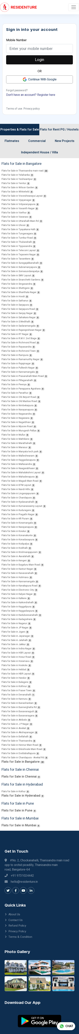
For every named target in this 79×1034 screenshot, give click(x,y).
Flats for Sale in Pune (17, 810)
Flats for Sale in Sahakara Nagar (18, 317)
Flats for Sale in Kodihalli (15, 548)
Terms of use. (14, 109)
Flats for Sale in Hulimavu (15, 577)
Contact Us (15, 920)
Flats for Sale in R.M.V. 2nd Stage (19, 338)
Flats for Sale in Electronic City (18, 590)
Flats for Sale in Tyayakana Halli (18, 229)
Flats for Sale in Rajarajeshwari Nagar (21, 330)
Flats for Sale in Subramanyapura (19, 267)
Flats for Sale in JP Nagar (15, 627)
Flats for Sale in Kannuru (14, 699)
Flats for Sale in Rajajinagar (16, 363)
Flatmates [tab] (12, 141)
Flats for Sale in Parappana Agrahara (21, 388)
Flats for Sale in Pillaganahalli (17, 380)
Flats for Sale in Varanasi (15, 217)
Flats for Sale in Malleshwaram (18, 455)
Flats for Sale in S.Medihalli (16, 321)
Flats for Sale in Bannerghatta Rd (19, 707)
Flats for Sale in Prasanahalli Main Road (23, 376)
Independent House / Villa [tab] (39, 152)
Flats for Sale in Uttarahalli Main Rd (20, 221)
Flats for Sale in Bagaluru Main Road (21, 564)
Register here (46, 95)
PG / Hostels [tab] (69, 129)
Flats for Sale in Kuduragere (16, 510)
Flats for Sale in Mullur (13, 435)
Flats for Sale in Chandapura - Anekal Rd (23, 757)
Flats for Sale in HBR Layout (16, 673)
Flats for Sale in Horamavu (16, 661)
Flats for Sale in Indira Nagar (16, 648)
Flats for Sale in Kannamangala (18, 372)
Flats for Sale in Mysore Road (17, 426)
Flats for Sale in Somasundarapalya (20, 271)
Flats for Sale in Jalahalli (15, 640)
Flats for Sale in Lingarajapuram (18, 493)
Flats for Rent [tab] (50, 129)
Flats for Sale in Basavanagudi (18, 711)
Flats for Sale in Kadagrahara (17, 619)
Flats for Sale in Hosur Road (16, 657)
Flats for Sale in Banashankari (17, 703)
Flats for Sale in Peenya (14, 384)
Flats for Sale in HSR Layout (16, 652)
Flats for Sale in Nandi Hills (16, 489)
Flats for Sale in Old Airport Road (19, 397)
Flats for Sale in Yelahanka (16, 175)
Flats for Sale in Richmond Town (19, 351)
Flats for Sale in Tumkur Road (17, 237)
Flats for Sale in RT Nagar (15, 334)
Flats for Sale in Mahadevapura (18, 476)
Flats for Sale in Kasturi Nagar (17, 569)
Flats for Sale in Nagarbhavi (16, 422)
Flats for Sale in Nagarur (14, 623)
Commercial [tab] (37, 141)
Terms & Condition (20, 937)
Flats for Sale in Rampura (15, 355)
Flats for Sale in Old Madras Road (19, 401)
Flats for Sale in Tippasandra (17, 246)
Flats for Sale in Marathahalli (17, 443)
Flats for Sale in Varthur (14, 212)
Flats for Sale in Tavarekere (16, 258)
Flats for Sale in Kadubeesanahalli (20, 615)
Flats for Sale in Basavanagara (18, 715)
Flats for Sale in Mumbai (19, 825)
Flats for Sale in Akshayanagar (18, 732)
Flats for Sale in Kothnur (14, 686)
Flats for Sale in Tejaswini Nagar (19, 254)
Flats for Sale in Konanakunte (17, 535)
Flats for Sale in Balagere (15, 682)
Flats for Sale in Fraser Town (17, 690)
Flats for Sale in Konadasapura (18, 539)
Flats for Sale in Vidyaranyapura (18, 204)
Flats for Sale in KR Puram (15, 518)
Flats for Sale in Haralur (14, 678)
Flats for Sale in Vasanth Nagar (18, 208)
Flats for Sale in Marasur (14, 447)
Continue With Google (42, 79)
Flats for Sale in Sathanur (15, 300)
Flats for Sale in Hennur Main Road (20, 745)
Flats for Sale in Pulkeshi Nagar (18, 367)
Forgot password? (17, 90)
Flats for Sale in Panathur (15, 393)
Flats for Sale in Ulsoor (14, 225)
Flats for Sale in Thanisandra (17, 740)
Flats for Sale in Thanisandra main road (22, 170)
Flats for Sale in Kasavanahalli (18, 573)
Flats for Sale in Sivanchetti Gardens (21, 279)
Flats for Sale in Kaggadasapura (18, 460)
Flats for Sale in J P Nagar (15, 724)
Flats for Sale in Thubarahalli (17, 242)
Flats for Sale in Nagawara (15, 418)
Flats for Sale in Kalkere (14, 598)
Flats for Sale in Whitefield (15, 191)
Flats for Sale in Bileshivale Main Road (22, 749)
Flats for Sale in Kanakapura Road (19, 585)
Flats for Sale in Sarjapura (15, 305)
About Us (14, 914)
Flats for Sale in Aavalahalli (16, 556)
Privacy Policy (17, 931)
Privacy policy (32, 109)
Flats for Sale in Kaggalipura (16, 606)
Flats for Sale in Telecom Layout (19, 250)
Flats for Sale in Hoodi (13, 296)
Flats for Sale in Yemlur (14, 183)
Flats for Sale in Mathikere (15, 439)
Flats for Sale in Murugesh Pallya (19, 430)
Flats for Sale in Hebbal (14, 669)
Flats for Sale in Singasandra (17, 284)
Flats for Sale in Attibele (14, 720)
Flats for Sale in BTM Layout (16, 485)
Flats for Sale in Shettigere (16, 288)
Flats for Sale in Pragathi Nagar (18, 514)
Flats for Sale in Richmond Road (19, 342)
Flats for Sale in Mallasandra (17, 464)
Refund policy (17, 925)
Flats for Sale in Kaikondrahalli (18, 602)
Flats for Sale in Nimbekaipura (17, 405)
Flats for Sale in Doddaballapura (18, 753)
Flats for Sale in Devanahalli (16, 694)
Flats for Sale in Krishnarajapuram (20, 552)
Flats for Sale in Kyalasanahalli (18, 502)
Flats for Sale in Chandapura (17, 497)
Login (39, 59)
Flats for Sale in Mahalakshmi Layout (21, 472)
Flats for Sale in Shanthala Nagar (19, 292)
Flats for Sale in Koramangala (17, 523)
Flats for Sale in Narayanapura (18, 409)
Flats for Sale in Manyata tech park (20, 451)
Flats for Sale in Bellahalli (15, 736)
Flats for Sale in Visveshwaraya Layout (22, 196)
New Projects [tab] (64, 141)
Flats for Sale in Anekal (14, 728)
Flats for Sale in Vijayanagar (16, 200)
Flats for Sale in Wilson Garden (18, 187)
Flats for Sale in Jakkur (14, 644)
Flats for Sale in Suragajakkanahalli (20, 263)
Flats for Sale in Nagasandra (17, 414)
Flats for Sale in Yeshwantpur (17, 179)
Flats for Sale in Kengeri (14, 560)
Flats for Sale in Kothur (14, 791)
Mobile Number (16, 40)
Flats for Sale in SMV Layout (16, 275)
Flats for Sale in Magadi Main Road (20, 481)
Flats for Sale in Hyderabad (21, 795)
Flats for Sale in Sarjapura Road (18, 309)
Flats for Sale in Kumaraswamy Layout (22, 506)
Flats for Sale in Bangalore (21, 761)
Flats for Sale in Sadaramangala (18, 326)
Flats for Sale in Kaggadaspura (18, 611)
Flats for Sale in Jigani (13, 632)
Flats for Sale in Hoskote (14, 665)
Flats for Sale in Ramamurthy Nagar (20, 359)
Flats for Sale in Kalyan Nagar (17, 594)
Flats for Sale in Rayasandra (16, 346)
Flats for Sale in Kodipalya (15, 543)
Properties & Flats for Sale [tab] (19, 129)
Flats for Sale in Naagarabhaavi (18, 468)
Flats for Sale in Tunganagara (17, 233)
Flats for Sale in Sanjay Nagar (17, 313)
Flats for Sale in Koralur (14, 531)
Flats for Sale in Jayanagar (16, 636)
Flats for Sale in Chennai (19, 776)
